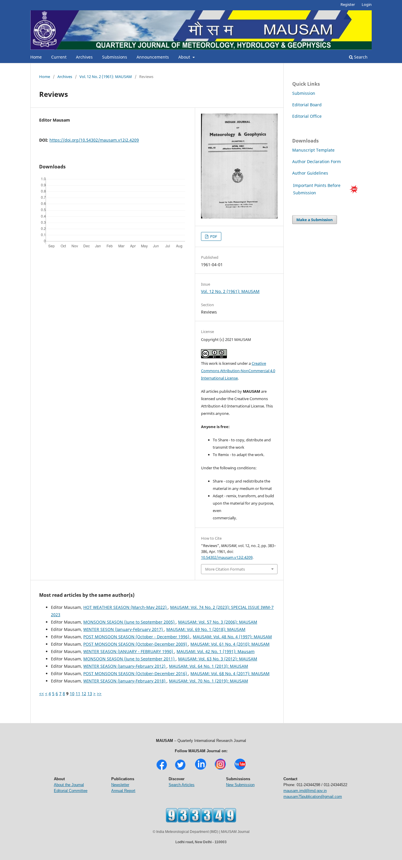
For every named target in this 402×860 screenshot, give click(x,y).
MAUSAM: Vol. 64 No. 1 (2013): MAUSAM (208, 666)
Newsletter (120, 785)
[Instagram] (220, 769)
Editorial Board (307, 104)
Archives (84, 57)
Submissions (114, 57)
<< (41, 693)
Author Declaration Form (316, 161)
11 (78, 693)
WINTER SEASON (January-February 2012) (125, 666)
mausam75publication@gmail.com (312, 796)
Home (36, 57)
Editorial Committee (70, 790)
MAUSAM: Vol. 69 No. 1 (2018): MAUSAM (205, 629)
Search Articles (182, 785)
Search (360, 57)
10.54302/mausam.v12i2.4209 (227, 557)
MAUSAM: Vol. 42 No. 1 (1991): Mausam (216, 651)
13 (89, 693)
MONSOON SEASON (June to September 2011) (129, 659)
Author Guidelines (310, 173)
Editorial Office (307, 116)
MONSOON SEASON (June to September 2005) (129, 622)
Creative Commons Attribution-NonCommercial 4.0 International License (238, 371)
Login (367, 4)
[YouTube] (240, 769)
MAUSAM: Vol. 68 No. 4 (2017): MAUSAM (230, 673)
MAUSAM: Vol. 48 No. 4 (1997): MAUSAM (232, 636)
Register (347, 4)
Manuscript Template (313, 150)
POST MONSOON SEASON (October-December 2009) (135, 644)
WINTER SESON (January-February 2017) (123, 629)
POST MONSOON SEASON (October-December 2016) (135, 673)
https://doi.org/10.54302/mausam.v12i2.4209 (94, 140)
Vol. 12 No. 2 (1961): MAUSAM (105, 76)
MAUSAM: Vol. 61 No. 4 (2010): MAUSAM (230, 644)
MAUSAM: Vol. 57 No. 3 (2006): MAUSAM (217, 622)
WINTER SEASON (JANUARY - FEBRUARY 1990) (128, 651)
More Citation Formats (225, 569)
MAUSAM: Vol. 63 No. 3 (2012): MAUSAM (217, 659)
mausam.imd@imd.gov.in (305, 790)
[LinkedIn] (200, 769)
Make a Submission (314, 219)
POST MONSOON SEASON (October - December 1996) (136, 636)
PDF (213, 236)
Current (59, 57)
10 (72, 693)
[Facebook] (161, 769)
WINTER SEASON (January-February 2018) (125, 681)
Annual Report (123, 790)
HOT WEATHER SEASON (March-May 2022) (125, 607)
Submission (303, 93)
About (184, 57)
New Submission (240, 785)
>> (99, 693)
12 (84, 693)
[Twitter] (180, 769)
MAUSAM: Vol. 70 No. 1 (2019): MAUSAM (208, 681)
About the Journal (69, 785)
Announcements (153, 57)
